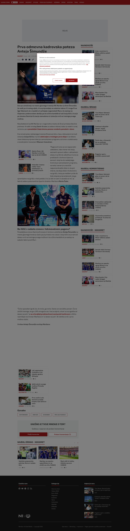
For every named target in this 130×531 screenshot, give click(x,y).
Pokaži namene (58, 80)
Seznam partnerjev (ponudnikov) (47, 74)
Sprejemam (71, 80)
